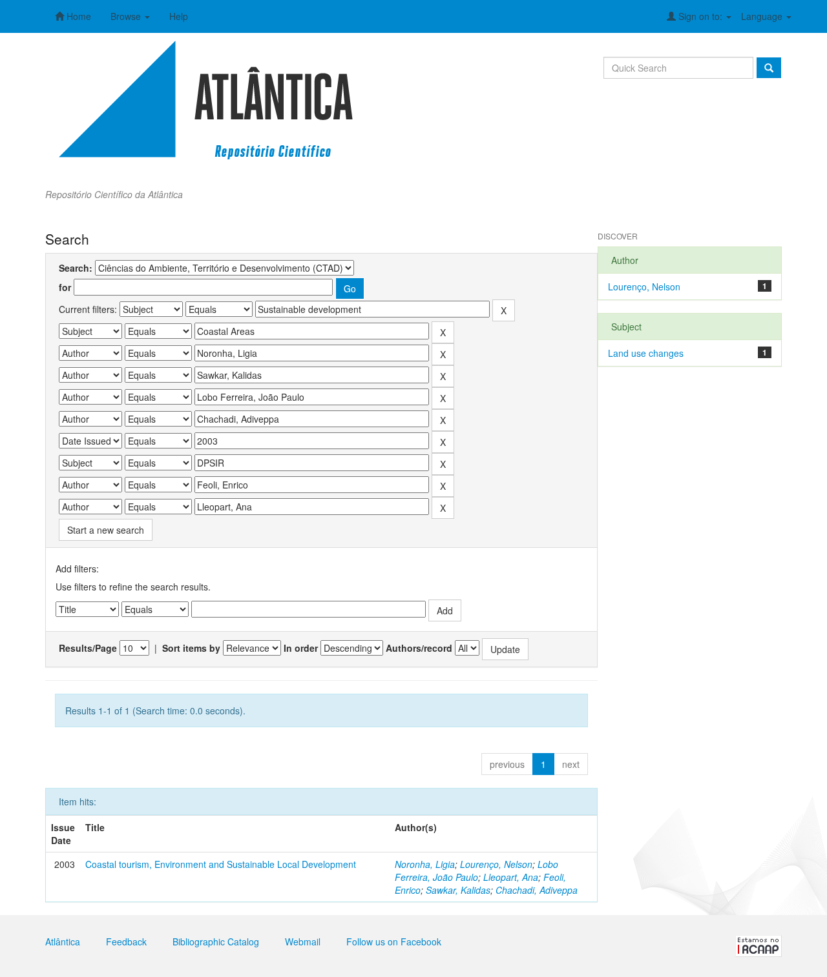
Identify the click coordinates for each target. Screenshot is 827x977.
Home (77, 16)
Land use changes (646, 353)
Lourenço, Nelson (496, 864)
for (65, 287)
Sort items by (191, 647)
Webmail (302, 941)
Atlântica (62, 941)
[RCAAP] (758, 944)
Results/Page (88, 647)
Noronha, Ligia (425, 864)
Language (763, 16)
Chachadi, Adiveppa (537, 889)
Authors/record (419, 647)
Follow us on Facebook (393, 941)
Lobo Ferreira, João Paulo (476, 870)
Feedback (126, 941)
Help (178, 16)
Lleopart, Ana (510, 877)
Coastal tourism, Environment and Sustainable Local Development (220, 864)
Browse (126, 16)
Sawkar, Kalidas (458, 889)
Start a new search (105, 529)
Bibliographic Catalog (216, 941)
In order (301, 647)
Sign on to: (700, 16)
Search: (75, 267)
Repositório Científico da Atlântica (114, 194)
